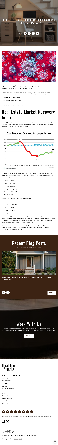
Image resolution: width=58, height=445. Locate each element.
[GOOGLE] (31, 411)
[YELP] (27, 411)
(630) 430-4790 (6, 229)
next (8, 292)
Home (3, 393)
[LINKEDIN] (11, 411)
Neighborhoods (6, 400)
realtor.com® (5, 86)
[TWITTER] (15, 411)
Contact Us (4, 405)
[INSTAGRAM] (7, 411)
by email (20, 229)
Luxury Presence (31, 435)
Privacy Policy (18, 439)
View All (51, 292)
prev (4, 292)
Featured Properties (7, 398)
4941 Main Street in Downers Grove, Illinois (29, 227)
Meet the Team (6, 395)
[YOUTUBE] (19, 411)
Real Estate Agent (32, 225)
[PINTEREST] (23, 411)
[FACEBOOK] (3, 411)
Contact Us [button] (29, 335)
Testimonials (5, 403)
